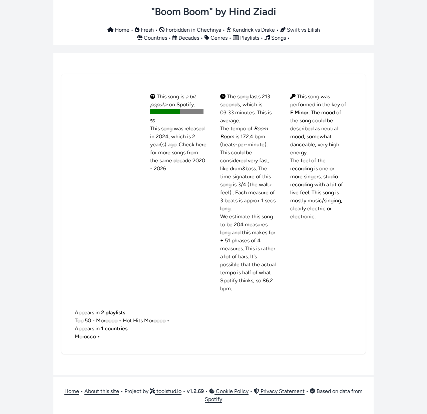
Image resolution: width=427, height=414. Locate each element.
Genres (218, 38)
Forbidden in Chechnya (192, 30)
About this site (101, 391)
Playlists (249, 38)
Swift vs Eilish (303, 30)
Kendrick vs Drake (253, 30)
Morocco (85, 336)
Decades (188, 38)
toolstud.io (168, 391)
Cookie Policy (232, 391)
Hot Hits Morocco (144, 320)
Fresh (146, 30)
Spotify (213, 399)
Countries (154, 38)
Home (121, 30)
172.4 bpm (253, 136)
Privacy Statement (282, 391)
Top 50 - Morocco (96, 320)
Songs (278, 38)
